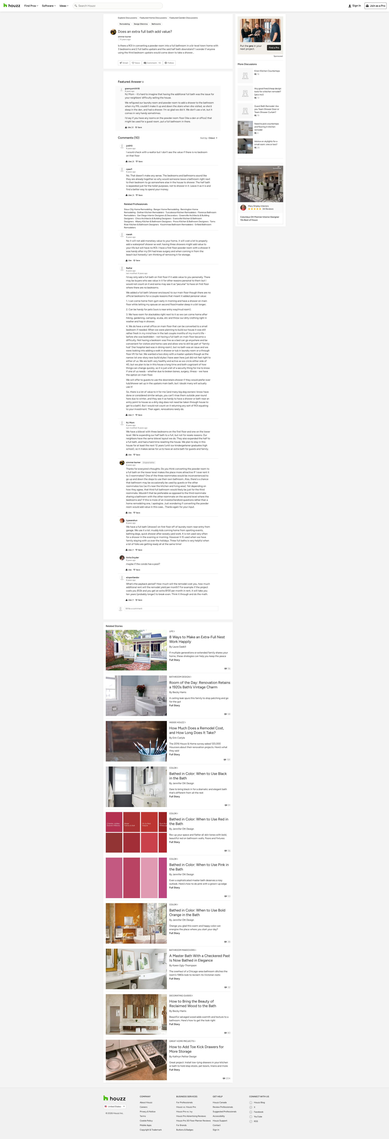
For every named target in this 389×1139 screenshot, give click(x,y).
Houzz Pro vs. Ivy (184, 1111)
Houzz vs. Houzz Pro (186, 1107)
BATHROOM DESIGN (179, 677)
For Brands (181, 1125)
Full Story (174, 659)
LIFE (171, 631)
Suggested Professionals (224, 1111)
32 (229, 987)
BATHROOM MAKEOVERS (182, 950)
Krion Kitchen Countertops (267, 71)
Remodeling (125, 24)
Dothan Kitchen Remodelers (150, 212)
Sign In (216, 1130)
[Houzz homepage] (11, 5)
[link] (264, 209)
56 (229, 668)
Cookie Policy (146, 1120)
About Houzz (146, 1102)
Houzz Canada (220, 1102)
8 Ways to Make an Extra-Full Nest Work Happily (197, 639)
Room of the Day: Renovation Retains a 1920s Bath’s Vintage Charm (199, 684)
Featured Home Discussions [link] (153, 18)
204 (228, 1078)
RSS (256, 1121)
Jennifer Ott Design (183, 783)
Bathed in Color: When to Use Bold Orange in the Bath (197, 912)
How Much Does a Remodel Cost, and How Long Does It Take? (196, 730)
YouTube (258, 1116)
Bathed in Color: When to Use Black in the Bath (198, 775)
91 (229, 805)
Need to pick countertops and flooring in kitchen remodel (266, 126)
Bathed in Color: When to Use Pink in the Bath (199, 866)
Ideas (63, 5)
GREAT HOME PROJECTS (181, 1041)
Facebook (258, 1112)
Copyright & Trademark (151, 1130)
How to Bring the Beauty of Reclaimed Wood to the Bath (192, 1003)
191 (228, 759)
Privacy (143, 1111)
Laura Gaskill (179, 646)
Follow (171, 63)
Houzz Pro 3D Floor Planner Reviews (193, 1120)
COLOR (173, 768)
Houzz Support (220, 1120)
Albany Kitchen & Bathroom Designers (153, 221)
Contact (216, 1125)
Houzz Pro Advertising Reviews (191, 1116)
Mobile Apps (145, 1125)
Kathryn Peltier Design (185, 1056)
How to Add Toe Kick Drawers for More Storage (196, 1049)
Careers (143, 1107)
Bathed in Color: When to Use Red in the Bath (198, 821)
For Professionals (184, 1102)
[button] (171, 108)
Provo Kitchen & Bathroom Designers (190, 221)
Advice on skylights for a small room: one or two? (265, 143)
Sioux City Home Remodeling (138, 209)
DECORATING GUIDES (180, 995)
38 (228, 941)
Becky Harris (179, 692)
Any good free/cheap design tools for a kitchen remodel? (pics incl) (267, 91)
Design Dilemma (141, 24)
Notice (152, 1111)
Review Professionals (223, 1107)
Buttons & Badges (184, 1130)
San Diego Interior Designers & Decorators (157, 215)
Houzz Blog (259, 1102)
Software (47, 5)
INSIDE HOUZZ (176, 722)
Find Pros (30, 5)
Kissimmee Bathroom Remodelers (176, 224)
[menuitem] (31, 5)
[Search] (76, 6)
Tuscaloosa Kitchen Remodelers (181, 212)
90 (228, 1032)
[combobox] (118, 6)
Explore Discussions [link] (127, 18)
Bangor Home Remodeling (166, 209)
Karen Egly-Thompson (185, 965)
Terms (143, 1116)
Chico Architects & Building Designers (153, 218)
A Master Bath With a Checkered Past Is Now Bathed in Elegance (199, 958)
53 (229, 896)
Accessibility (219, 1116)
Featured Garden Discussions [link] (183, 18)
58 (228, 714)
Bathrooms (156, 24)
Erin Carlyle (179, 737)
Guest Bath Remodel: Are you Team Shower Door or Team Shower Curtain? (266, 109)
